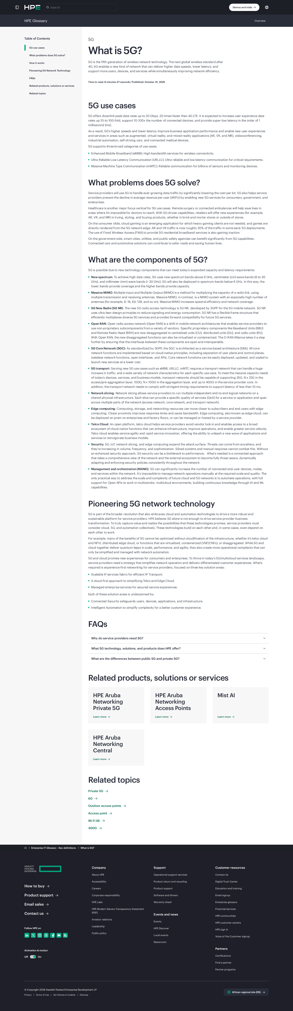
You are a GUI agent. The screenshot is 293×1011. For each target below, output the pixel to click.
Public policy (99, 933)
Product (38, 895)
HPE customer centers (228, 922)
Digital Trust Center (226, 881)
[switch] (31, 957)
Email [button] (34, 904)
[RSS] (65, 935)
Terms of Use (42, 994)
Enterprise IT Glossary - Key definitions (53, 847)
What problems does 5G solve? (47, 55)
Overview (260, 20)
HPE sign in (221, 929)
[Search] (47, 7)
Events (157, 921)
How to (34, 886)
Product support (163, 888)
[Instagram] (39, 935)
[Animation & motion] (33, 956)
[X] (33, 935)
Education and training (228, 888)
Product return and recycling (170, 881)
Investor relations (102, 919)
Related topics (37, 93)
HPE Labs (97, 902)
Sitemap (84, 994)
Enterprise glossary (226, 902)
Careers (96, 888)
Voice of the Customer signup (232, 936)
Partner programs (225, 969)
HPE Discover (161, 928)
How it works (36, 62)
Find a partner (223, 962)
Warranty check (163, 902)
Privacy (28, 994)
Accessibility (99, 881)
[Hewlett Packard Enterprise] (32, 7)
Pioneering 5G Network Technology (50, 70)
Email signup (222, 895)
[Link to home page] (25, 847)
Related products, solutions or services (51, 85)
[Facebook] (52, 935)
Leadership (98, 926)
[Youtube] (58, 935)
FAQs (32, 78)
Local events (161, 935)
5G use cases (37, 47)
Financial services (225, 908)
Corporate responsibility (106, 895)
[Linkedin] (26, 935)
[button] (17, 7)
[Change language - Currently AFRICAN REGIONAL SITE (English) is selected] (266, 7)
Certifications (223, 955)
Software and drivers (166, 895)
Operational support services (170, 874)
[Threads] (46, 935)
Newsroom (160, 942)
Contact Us (221, 874)
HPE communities (225, 915)
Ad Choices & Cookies (64, 994)
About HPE (98, 874)
